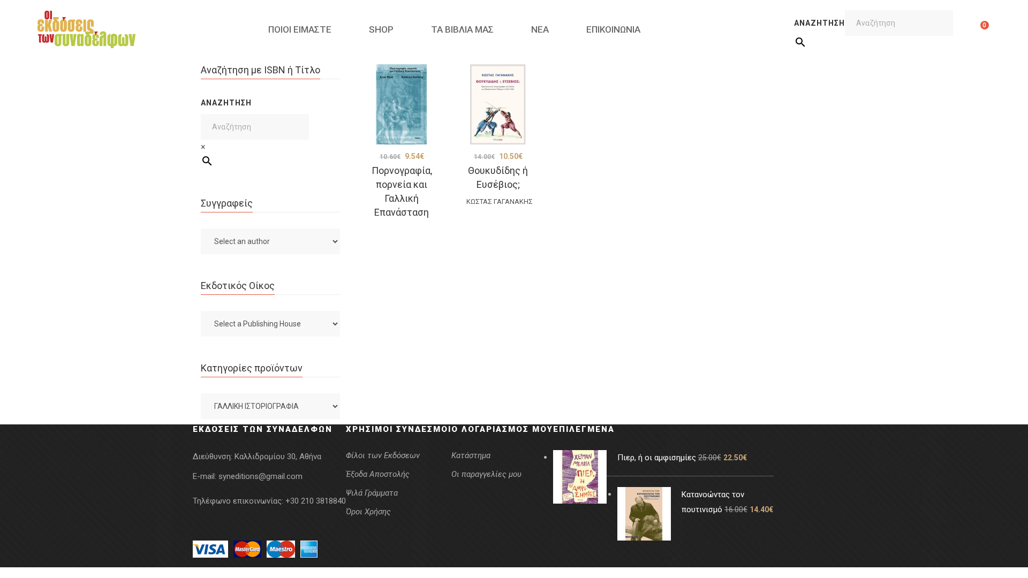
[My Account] (967, 29)
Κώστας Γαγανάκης (499, 201)
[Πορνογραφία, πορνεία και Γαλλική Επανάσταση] (401, 104)
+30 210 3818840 (315, 501)
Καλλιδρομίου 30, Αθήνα (278, 456)
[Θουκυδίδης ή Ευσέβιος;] (498, 104)
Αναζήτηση (819, 23)
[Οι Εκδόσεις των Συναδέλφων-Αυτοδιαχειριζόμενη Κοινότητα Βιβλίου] (86, 29)
